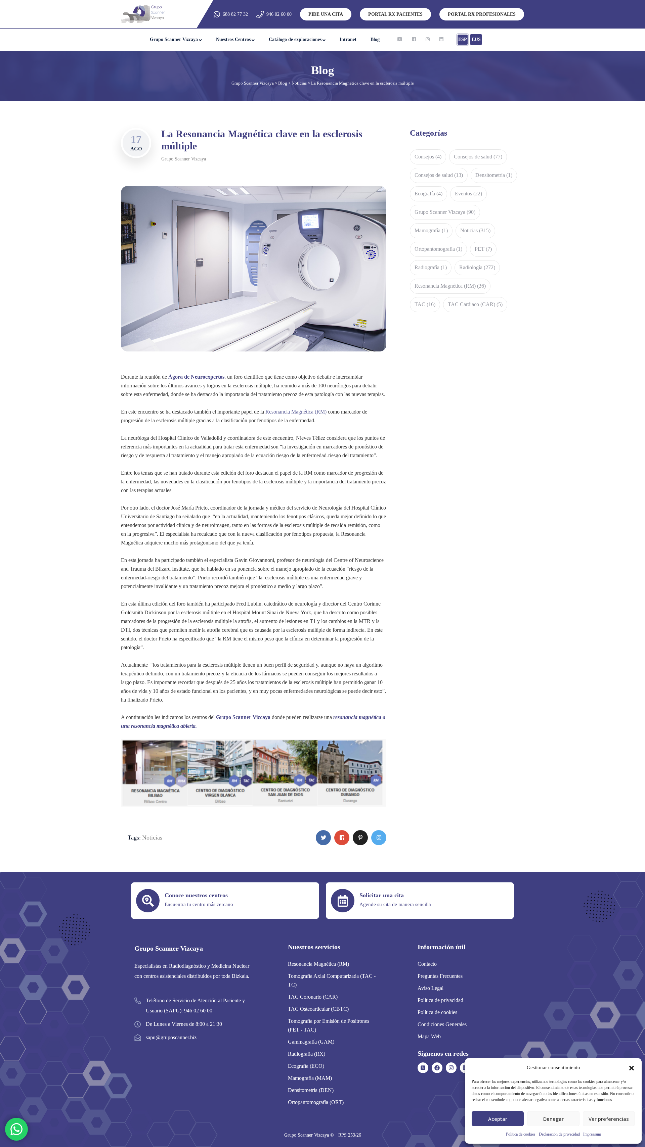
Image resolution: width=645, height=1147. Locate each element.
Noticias (152, 837)
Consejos (428, 156)
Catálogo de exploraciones (295, 39)
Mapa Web (429, 1036)
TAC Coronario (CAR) (313, 997)
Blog (375, 39)
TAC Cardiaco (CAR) (475, 304)
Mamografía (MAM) (310, 1078)
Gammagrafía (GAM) (311, 1042)
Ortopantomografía (438, 249)
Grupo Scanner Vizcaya (174, 39)
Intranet (348, 39)
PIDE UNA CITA (325, 14)
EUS (476, 39)
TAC (425, 304)
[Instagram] (451, 1067)
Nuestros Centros (233, 39)
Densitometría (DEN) (311, 1090)
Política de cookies (520, 1134)
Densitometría (493, 175)
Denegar (553, 1118)
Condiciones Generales (442, 1024)
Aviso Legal (430, 988)
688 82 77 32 (235, 14)
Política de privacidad (440, 1000)
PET (483, 249)
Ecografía (428, 193)
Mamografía (431, 230)
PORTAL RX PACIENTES (395, 14)
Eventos (468, 193)
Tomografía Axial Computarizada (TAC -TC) (332, 980)
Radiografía (431, 267)
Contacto (427, 964)
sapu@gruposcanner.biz (171, 1037)
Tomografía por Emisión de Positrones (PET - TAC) (328, 1025)
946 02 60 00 (279, 14)
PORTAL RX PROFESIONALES (482, 14)
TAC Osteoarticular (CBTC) (318, 1009)
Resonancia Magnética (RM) (296, 412)
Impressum (592, 1134)
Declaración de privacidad (559, 1134)
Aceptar (497, 1118)
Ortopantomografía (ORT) (316, 1102)
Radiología (477, 267)
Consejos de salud (478, 156)
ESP (462, 39)
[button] (631, 1067)
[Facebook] (437, 1067)
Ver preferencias (609, 1118)
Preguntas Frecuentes (440, 976)
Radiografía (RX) (306, 1054)
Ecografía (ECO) (306, 1066)
